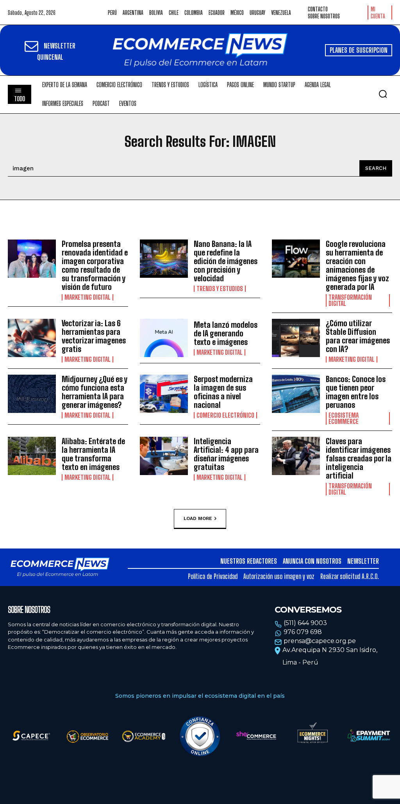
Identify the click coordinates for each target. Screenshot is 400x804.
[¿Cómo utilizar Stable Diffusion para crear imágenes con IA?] (296, 338)
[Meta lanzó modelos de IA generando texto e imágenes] (164, 338)
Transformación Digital (350, 300)
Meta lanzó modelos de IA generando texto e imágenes (225, 333)
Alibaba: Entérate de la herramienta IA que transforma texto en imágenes (93, 454)
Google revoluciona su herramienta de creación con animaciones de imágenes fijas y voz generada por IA (357, 265)
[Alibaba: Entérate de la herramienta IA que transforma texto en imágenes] (32, 456)
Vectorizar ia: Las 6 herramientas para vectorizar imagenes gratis (94, 336)
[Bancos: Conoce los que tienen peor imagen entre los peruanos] (296, 394)
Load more (198, 518)
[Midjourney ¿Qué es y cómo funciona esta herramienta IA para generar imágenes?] (32, 394)
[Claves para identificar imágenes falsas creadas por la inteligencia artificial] (296, 456)
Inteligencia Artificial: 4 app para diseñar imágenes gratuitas (226, 454)
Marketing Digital (87, 297)
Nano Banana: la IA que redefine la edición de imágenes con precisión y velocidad (225, 261)
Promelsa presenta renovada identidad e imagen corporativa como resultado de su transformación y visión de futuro (95, 265)
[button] (382, 93)
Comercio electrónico (225, 415)
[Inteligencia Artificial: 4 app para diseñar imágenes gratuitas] (164, 456)
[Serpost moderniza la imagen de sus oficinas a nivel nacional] (164, 394)
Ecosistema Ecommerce (344, 418)
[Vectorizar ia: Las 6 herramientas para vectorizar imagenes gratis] (32, 338)
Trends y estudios (219, 289)
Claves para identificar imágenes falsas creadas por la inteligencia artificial (358, 458)
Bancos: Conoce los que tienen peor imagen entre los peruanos (356, 391)
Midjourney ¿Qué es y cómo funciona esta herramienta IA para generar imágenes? (94, 391)
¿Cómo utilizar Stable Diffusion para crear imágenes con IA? (358, 336)
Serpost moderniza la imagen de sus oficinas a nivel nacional (223, 391)
